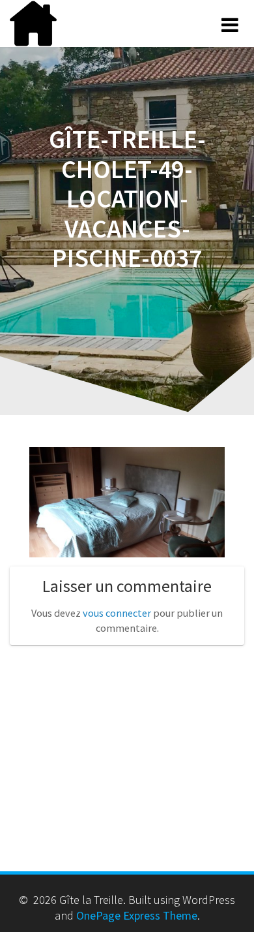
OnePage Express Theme (136, 915)
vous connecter (117, 612)
